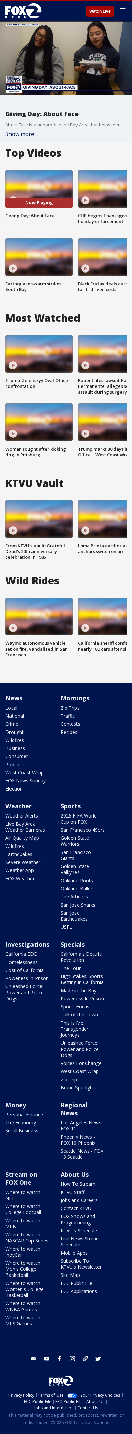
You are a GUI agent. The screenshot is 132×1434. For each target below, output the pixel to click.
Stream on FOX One (21, 1178)
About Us (75, 1174)
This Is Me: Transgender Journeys (74, 1029)
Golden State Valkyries (75, 869)
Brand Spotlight (77, 1087)
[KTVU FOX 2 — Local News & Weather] (25, 11)
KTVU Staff (72, 1192)
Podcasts (15, 764)
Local (11, 708)
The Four (71, 968)
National (14, 716)
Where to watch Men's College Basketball (22, 1269)
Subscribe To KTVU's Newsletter (81, 1264)
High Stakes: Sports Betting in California (82, 979)
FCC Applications (79, 1291)
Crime (11, 724)
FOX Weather (20, 878)
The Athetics (74, 896)
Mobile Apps (74, 1253)
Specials (73, 944)
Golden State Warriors (75, 841)
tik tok (85, 1358)
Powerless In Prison (27, 978)
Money (15, 1105)
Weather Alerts (21, 815)
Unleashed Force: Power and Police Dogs (24, 992)
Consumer (16, 756)
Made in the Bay (78, 990)
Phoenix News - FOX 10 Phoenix (78, 1140)
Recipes (69, 732)
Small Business (21, 1130)
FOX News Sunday (25, 780)
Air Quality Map (22, 838)
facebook (59, 1358)
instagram (72, 1358)
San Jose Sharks (78, 904)
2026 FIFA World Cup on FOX (79, 818)
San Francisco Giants (76, 855)
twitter (98, 1358)
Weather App (19, 870)
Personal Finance (24, 1114)
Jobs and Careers (79, 1200)
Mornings (75, 698)
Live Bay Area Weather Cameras (25, 827)
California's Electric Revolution (81, 957)
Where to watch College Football (23, 1209)
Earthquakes (18, 854)
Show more (19, 134)
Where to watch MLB (22, 1223)
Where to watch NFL (22, 1195)
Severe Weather (22, 862)
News (13, 698)
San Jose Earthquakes (74, 916)
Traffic (68, 716)
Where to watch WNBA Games (22, 1306)
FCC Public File (76, 1283)
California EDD (21, 954)
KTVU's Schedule (79, 1230)
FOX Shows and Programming (78, 1219)
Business (15, 748)
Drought (14, 732)
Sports (71, 806)
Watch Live (100, 11)
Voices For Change (81, 1063)
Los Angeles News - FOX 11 (82, 1125)
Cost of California (24, 970)
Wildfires (14, 740)
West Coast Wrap (24, 772)
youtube (46, 1358)
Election (14, 788)
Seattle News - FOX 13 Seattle (82, 1154)
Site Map (70, 1275)
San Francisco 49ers (83, 830)
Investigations (27, 944)
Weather (18, 806)
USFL (66, 927)
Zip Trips (70, 708)
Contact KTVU (76, 1208)
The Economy (20, 1122)
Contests (70, 724)
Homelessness (21, 962)
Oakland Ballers (78, 888)
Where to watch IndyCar (22, 1251)
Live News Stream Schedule (81, 1241)
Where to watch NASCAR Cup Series (26, 1237)
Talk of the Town (79, 1014)
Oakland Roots (77, 880)
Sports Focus (75, 1006)
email (33, 1358)
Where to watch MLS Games (22, 1320)
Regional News (74, 1109)
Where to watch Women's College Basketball (24, 1289)
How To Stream (78, 1184)
